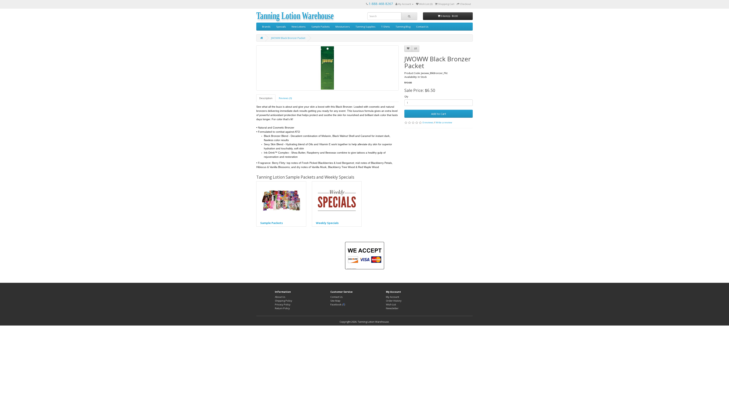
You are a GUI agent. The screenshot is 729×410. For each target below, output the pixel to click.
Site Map (335, 300)
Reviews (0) (285, 98)
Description (265, 98)
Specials (281, 26)
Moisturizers (342, 26)
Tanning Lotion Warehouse (295, 15)
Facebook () (337, 304)
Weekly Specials (327, 223)
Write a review (444, 122)
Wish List (391, 304)
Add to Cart (438, 114)
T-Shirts (385, 26)
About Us (280, 297)
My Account (392, 297)
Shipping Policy (283, 300)
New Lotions (299, 26)
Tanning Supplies (366, 26)
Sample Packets (320, 26)
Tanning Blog (403, 26)
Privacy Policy (282, 304)
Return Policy (282, 308)
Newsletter (392, 308)
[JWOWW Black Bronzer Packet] (327, 68)
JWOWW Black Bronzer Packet (288, 38)
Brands (266, 26)
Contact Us (422, 26)
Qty (406, 96)
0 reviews (427, 122)
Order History (394, 300)
